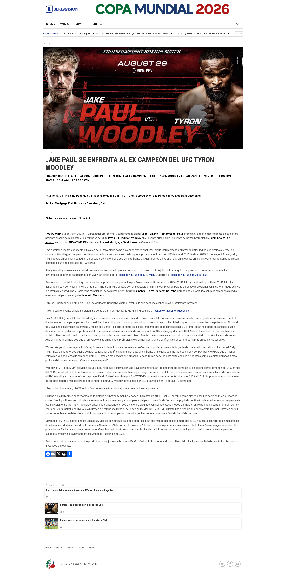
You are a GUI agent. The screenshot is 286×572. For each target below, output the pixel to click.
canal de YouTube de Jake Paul (189, 274)
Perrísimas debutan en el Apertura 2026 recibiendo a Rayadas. (80, 490)
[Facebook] (48, 454)
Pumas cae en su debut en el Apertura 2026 (83, 520)
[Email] (53, 454)
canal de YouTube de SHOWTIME (138, 274)
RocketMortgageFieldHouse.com (172, 310)
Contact (91, 548)
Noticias (64, 23)
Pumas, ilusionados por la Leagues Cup (81, 505)
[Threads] (64, 454)
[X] (58, 454)
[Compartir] (69, 454)
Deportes (81, 23)
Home (48, 548)
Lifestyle (97, 23)
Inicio (52, 23)
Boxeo (48, 43)
